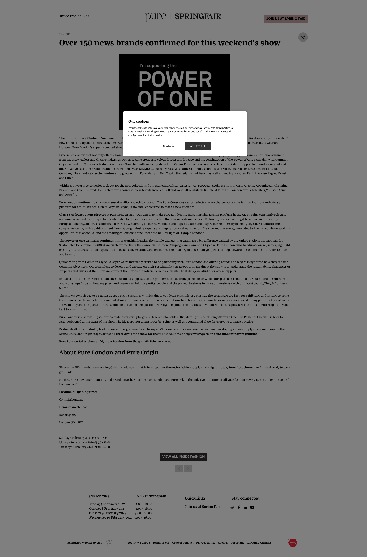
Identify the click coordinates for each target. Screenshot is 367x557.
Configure (169, 146)
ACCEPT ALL (197, 146)
